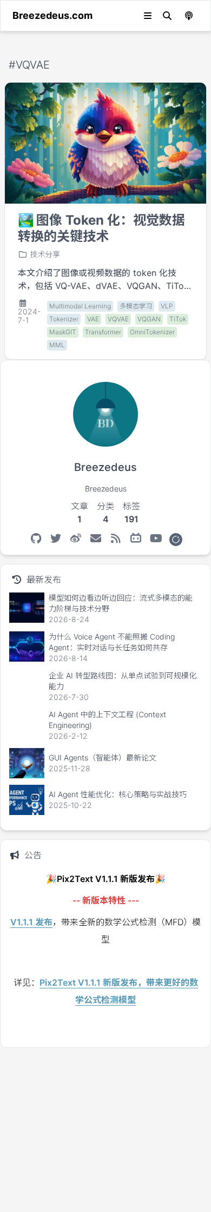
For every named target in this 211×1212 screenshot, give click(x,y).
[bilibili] (136, 538)
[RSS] (116, 538)
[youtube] (156, 538)
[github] (36, 538)
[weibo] (76, 538)
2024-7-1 (29, 316)
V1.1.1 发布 (31, 922)
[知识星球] (175, 538)
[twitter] (56, 538)
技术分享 (45, 254)
